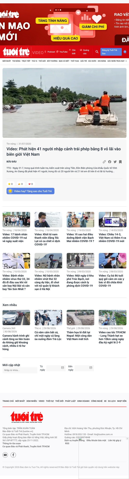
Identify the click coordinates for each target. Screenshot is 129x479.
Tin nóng (16, 61)
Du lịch (112, 401)
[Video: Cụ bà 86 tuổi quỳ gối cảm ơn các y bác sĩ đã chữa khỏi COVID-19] (112, 260)
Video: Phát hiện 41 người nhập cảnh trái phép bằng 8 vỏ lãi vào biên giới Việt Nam (64, 152)
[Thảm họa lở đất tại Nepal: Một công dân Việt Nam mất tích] (80, 317)
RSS (67, 443)
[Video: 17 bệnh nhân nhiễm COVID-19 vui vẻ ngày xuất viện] (16, 219)
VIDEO (38, 52)
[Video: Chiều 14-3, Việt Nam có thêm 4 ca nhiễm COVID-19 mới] (112, 219)
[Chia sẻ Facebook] (110, 162)
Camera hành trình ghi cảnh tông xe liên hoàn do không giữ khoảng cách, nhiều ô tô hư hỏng (16, 342)
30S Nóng (102, 61)
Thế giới (42, 61)
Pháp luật (70, 401)
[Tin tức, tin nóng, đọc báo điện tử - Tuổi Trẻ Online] (17, 52)
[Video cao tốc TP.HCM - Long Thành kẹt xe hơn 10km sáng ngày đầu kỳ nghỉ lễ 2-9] (112, 317)
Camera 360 (9, 328)
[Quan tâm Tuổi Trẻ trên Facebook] (13, 455)
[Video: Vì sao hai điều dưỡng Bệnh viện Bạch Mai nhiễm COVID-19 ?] (80, 219)
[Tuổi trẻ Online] (27, 417)
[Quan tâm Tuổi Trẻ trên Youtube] (5, 455)
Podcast (51, 52)
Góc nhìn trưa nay (115, 61)
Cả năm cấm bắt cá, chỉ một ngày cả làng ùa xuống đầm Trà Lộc (48, 336)
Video (41, 401)
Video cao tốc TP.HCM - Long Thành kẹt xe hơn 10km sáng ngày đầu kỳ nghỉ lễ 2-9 (112, 337)
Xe (105, 401)
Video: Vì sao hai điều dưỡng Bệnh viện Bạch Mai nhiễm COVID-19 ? (80, 238)
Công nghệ (96, 401)
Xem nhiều (10, 305)
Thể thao (75, 61)
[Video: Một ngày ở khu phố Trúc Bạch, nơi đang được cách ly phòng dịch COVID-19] (80, 260)
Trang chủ (8, 401)
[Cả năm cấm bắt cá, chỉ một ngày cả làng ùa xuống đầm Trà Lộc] (48, 317)
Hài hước (92, 61)
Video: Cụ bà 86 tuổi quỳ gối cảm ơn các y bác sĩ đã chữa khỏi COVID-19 (111, 280)
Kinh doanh (83, 401)
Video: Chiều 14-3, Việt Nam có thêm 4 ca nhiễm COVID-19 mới (112, 238)
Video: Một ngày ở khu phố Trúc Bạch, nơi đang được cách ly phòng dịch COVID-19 (80, 280)
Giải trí (83, 61)
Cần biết (74, 52)
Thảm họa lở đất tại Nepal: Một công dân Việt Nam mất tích (79, 336)
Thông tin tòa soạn (12, 443)
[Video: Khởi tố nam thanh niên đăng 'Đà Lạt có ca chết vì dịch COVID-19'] (48, 219)
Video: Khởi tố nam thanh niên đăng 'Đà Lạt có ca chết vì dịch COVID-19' (47, 239)
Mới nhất (7, 61)
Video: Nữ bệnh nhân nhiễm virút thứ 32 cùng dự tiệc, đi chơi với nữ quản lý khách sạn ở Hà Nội (47, 282)
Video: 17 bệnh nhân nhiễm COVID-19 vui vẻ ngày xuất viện (15, 238)
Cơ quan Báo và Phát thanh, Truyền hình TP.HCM (26, 446)
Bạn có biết (64, 61)
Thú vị (34, 61)
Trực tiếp (26, 61)
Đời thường (52, 61)
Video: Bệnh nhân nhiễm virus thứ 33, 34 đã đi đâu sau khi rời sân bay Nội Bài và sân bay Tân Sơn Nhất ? (16, 282)
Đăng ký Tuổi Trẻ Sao (109, 52)
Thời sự (50, 401)
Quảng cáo (86, 52)
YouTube (63, 52)
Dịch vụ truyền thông (74, 440)
